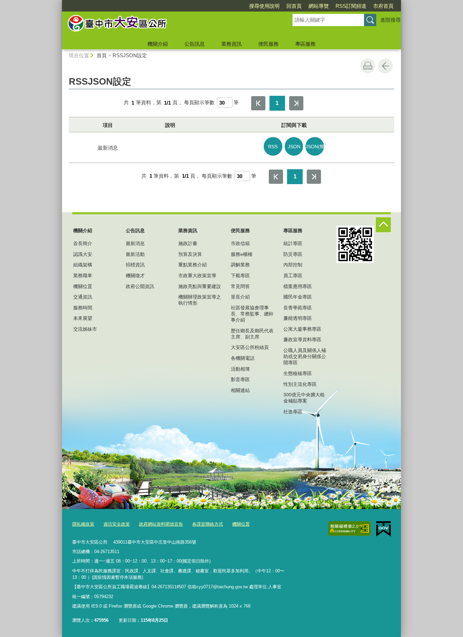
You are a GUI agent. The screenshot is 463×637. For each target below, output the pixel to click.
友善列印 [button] (367, 66)
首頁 (102, 55)
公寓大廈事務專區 (302, 329)
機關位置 (82, 286)
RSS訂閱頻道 (351, 6)
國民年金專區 (297, 297)
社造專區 (292, 411)
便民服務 (268, 44)
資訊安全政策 (116, 524)
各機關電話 (243, 358)
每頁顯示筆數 (199, 103)
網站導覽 (318, 6)
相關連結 (240, 390)
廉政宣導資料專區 (302, 339)
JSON (294, 146)
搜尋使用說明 (264, 6)
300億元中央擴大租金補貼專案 (304, 397)
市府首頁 (383, 6)
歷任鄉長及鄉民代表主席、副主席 (252, 333)
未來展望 (82, 318)
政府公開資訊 (140, 286)
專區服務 (305, 44)
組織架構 (82, 264)
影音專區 (240, 379)
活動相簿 (240, 369)
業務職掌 (82, 275)
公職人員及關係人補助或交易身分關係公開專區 (304, 356)
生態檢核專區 (297, 373)
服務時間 (82, 307)
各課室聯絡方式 (207, 524)
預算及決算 (190, 254)
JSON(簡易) (314, 146)
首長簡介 (82, 243)
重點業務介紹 (192, 264)
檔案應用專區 (297, 286)
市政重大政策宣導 (197, 275)
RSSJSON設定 (130, 55)
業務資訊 (231, 44)
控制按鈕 (383, 224)
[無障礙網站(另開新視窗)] (349, 528)
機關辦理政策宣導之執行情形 (199, 300)
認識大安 (82, 254)
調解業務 (240, 264)
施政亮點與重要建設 (199, 286)
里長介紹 (240, 297)
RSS (273, 146)
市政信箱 (240, 243)
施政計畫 (187, 243)
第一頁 (258, 103)
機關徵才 (135, 275)
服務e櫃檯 (242, 254)
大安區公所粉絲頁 (250, 347)
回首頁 (294, 6)
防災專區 (292, 254)
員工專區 (292, 275)
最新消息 (135, 243)
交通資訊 (82, 297)
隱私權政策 (83, 524)
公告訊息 (194, 44)
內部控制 (292, 264)
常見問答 (240, 286)
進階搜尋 (390, 20)
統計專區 (292, 243)
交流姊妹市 (85, 329)
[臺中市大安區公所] (169, 24)
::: (59, 3)
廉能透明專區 (297, 318)
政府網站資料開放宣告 (161, 524)
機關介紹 (157, 44)
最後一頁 (296, 103)
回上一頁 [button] (385, 66)
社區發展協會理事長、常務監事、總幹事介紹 (252, 314)
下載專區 (240, 275)
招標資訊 (135, 264)
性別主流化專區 (300, 384)
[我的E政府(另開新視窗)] (383, 529)
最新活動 (135, 254)
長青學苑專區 (297, 307)
